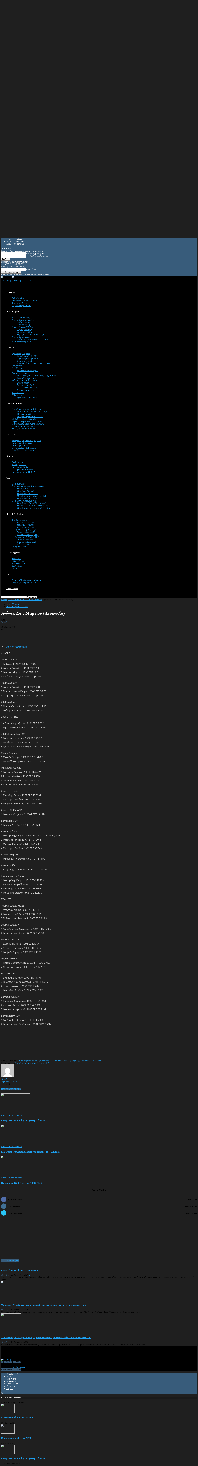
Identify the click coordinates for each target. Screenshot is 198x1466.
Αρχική (4, 599)
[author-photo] (7, 1076)
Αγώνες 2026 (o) (24, 329)
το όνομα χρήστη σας (35, 253)
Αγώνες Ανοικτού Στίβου (22, 327)
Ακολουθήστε (191, 1206)
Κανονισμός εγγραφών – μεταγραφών (33, 363)
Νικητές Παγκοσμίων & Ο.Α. (30, 416)
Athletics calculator (14, 1381)
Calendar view (18, 298)
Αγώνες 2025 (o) (24, 332)
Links (8, 574)
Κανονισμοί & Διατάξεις (22, 443)
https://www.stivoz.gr (10, 1081)
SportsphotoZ (12, 1384)
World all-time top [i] (26, 532)
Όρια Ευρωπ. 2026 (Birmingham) (31, 503)
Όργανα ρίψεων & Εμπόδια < (24, 448)
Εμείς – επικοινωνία (15, 244)
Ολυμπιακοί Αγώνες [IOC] (23, 426)
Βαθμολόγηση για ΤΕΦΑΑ (23, 472)
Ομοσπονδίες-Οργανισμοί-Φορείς (26, 580)
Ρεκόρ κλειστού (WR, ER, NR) (25, 530)
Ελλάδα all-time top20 (26, 542)
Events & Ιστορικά (14, 403)
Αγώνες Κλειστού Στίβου (23, 320)
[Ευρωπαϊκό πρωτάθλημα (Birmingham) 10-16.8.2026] (15, 1144)
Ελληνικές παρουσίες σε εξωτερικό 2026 (23, 1120)
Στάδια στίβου (23, 383)
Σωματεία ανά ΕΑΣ (25, 385)
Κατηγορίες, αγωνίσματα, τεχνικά (26, 440)
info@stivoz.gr (19, 1367)
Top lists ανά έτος (19, 520)
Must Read (16, 558)
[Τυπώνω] (56, 1048)
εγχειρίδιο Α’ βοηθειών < (28, 397)
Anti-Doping (17, 368)
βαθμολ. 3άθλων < (25, 469)
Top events (11, 1379)
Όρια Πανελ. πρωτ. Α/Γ (27, 493)
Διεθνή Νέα (17, 566)
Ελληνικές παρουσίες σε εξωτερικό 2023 (23, 1458)
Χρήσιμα (10, 348)
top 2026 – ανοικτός (25, 522)
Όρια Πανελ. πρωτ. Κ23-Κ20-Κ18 (32, 496)
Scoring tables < (19, 464)
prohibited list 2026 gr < (27, 370)
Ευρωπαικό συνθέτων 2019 (16, 1438)
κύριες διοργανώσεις (21, 317)
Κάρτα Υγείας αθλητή (26, 378)
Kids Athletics (18, 392)
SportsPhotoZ (12, 588)
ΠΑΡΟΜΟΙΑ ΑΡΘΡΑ (11, 1089)
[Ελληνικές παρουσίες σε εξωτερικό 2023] (8, 1453)
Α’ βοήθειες (17, 395)
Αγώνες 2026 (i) (24, 322)
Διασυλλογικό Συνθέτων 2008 (17, 1417)
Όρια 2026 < (22, 488)
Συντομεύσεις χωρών (26, 390)
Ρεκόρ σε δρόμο (19, 547)
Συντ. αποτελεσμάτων (21, 342)
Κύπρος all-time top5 (26, 544)
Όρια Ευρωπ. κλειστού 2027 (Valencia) (34, 506)
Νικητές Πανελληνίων (26, 414)
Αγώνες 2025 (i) (24, 325)
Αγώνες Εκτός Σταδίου (22, 337)
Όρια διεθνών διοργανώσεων (24, 501)
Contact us (10, 1386)
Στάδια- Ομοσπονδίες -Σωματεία (26, 380)
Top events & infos (20, 303)
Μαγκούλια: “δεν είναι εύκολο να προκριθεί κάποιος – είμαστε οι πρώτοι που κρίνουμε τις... (43, 1305)
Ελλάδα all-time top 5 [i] (27, 534)
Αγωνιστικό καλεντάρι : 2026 (24, 301)
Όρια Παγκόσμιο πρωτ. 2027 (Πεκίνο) (33, 508)
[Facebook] (27, 1048)
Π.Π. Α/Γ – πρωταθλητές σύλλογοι (32, 412)
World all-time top (25, 539)
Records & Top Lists (15, 514)
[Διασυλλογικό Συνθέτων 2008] (8, 1412)
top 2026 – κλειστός (25, 525)
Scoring (9, 456)
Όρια (8, 478)
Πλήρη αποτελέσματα (15, 646)
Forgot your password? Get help (15, 262)
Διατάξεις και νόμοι (20, 373)
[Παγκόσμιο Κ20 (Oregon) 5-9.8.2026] (15, 1175)
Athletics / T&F (13, 1374)
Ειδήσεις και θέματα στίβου (24, 582)
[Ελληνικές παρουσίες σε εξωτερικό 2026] (15, 1113)
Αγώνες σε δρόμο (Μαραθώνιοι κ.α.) (33, 339)
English (9, 1388)
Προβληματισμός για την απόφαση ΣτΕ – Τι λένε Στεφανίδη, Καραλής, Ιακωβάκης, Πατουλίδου (60, 1061)
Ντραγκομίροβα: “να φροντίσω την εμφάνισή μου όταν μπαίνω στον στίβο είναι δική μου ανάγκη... (46, 1337)
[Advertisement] (32, 637)
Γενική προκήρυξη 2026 (27, 356)
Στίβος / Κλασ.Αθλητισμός (23, 429)
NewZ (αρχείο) (13, 553)
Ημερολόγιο (11, 292)
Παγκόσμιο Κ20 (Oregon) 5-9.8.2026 (21, 1183)
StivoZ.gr (5, 622)
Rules (8, 1376)
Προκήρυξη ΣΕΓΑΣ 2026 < (23, 450)
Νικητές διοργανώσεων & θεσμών (27, 409)
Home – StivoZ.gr (14, 239)
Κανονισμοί (11, 434)
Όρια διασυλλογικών (26, 491)
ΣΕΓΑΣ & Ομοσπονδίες (27, 387)
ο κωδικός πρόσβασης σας (37, 256)
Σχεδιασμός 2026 (24, 361)
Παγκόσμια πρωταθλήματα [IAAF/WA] (29, 424)
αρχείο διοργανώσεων (21, 305)
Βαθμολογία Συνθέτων (22, 467)
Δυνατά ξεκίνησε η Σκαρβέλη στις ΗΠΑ (32, 1063)
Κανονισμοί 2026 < (20, 445)
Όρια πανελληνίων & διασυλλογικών (28, 486)
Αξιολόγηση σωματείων (27, 358)
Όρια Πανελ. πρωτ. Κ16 (27, 498)
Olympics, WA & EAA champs (30, 334)
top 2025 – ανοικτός (25, 527)
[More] (66, 1048)
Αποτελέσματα (12, 311)
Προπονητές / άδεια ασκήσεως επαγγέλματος (36, 375)
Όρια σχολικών (18, 484)
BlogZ (14, 568)
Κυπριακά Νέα (18, 563)
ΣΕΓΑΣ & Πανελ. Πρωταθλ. (24, 419)
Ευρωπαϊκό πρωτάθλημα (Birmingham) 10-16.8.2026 (30, 1151)
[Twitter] (36, 1048)
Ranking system (18, 462)
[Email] (46, 1048)
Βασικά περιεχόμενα (15, 241)
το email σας (31, 269)
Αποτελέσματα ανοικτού (31, 599)
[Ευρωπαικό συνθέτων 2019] (8, 1433)
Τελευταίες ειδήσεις (10, 1260)
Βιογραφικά (17, 366)
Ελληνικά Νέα (18, 561)
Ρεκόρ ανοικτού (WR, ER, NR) (25, 537)
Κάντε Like (192, 1199)
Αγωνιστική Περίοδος (21, 353)
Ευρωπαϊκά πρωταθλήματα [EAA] (27, 421)
